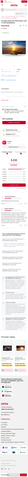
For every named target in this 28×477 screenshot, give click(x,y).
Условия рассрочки (6, 440)
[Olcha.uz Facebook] (2, 469)
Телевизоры (22, 16)
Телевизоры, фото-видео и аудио (12, 16)
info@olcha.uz (6, 414)
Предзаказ (23, 474)
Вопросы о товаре (20, 152)
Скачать (24, 1)
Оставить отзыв (14, 185)
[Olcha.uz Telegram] (9, 469)
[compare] (12, 344)
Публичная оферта (6, 431)
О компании (4, 422)
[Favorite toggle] (12, 341)
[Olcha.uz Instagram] (5, 469)
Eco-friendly (4, 424)
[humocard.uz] (14, 452)
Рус (26, 5)
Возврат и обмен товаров (8, 435)
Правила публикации (21, 188)
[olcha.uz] (14, 5)
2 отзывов (4, 28)
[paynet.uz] (23, 452)
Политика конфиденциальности (8, 465)
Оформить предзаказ (14, 122)
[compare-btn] (20, 25)
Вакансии (3, 427)
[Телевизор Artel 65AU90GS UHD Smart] (20, 356)
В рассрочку (9, 370)
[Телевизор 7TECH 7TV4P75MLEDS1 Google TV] (7, 356)
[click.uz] (23, 447)
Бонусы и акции (5, 437)
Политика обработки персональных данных (12, 429)
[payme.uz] (5, 452)
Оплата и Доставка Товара (8, 433)
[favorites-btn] (23, 25)
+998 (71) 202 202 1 (2, 5)
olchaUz (9, 141)
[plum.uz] (14, 447)
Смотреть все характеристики (8, 75)
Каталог (2, 9)
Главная (2, 16)
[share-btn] (26, 25)
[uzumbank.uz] (5, 447)
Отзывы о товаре (7, 152)
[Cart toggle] (3, 370)
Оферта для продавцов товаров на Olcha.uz (12, 442)
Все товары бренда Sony (10, 80)
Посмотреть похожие (13, 474)
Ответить (3, 203)
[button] (21, 13)
